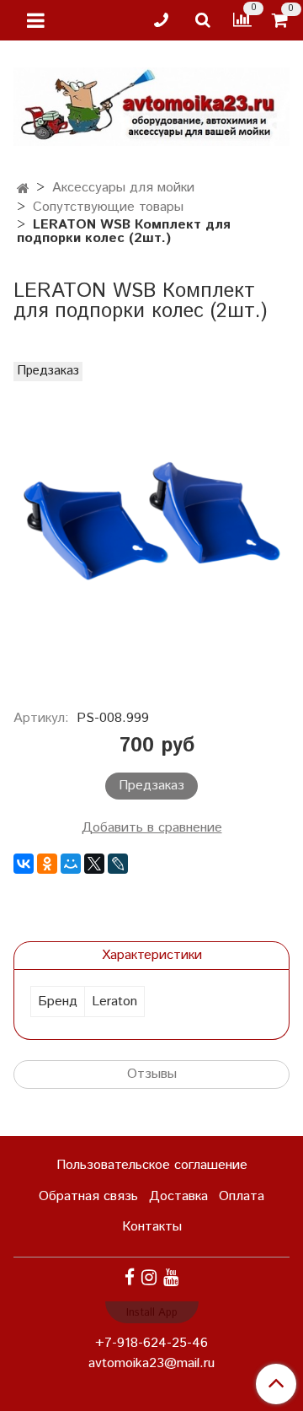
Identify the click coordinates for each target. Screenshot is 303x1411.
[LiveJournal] (118, 864)
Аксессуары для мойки (123, 187)
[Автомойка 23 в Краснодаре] (151, 103)
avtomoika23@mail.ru (151, 1363)
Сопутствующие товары (108, 207)
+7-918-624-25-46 (151, 1343)
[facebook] (130, 1277)
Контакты (152, 1226)
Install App (152, 1313)
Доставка (178, 1196)
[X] (94, 864)
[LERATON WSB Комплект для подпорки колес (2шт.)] (151, 526)
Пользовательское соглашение (151, 1165)
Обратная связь (88, 1196)
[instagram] (149, 1277)
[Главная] (23, 189)
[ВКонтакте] (23, 864)
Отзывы (152, 1074)
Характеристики (152, 955)
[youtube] (170, 1277)
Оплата (241, 1196)
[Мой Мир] (71, 864)
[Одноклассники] (47, 864)
